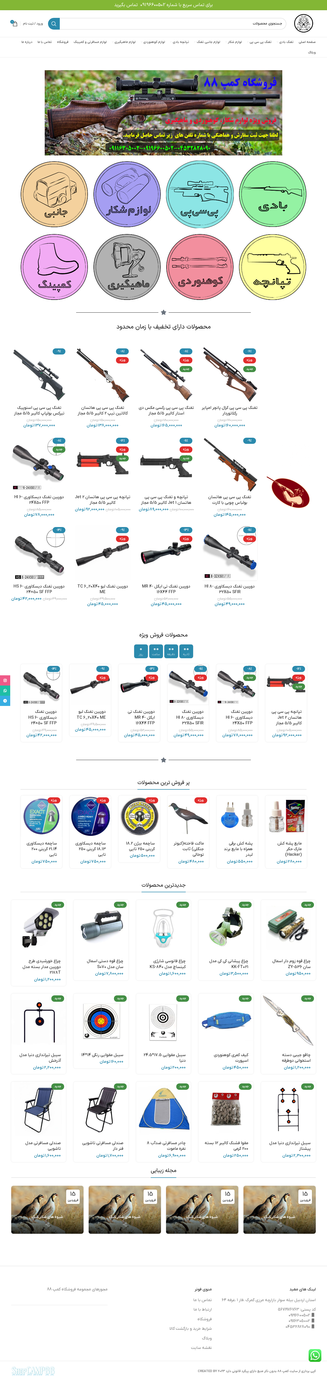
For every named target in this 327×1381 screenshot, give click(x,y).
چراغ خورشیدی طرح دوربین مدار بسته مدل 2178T (41, 967)
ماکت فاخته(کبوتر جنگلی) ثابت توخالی (189, 849)
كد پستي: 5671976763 (297, 1309)
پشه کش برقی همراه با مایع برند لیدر (238, 849)
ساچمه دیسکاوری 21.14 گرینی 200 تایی (42, 849)
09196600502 (152, 5)
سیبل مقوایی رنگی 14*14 (102, 1055)
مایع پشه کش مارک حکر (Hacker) (289, 849)
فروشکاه (204, 1319)
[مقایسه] (302, 695)
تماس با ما (202, 1300)
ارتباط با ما (202, 1309)
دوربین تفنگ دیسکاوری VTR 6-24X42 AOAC (25, 717)
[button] (302, 672)
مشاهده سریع (302, 684)
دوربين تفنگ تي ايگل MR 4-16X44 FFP (271, 717)
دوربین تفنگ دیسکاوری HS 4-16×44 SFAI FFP (75, 717)
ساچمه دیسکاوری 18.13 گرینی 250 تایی (90, 849)
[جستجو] (54, 24)
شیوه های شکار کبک (279, 1217)
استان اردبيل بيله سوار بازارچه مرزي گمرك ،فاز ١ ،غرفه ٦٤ (269, 1300)
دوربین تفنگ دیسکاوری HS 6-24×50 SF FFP (173, 717)
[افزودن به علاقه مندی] (265, 942)
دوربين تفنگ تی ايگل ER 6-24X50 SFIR (123, 717)
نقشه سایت (201, 1347)
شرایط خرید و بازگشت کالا (190, 1328)
